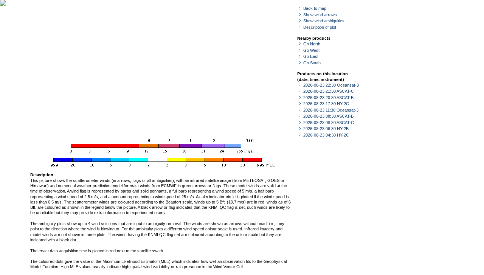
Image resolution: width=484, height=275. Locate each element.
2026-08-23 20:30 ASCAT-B (328, 97)
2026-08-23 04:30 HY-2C (326, 135)
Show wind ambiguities (323, 21)
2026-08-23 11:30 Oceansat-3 (330, 110)
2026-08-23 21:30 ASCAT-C (328, 91)
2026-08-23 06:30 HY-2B (326, 128)
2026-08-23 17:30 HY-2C (326, 103)
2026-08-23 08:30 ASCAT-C (328, 122)
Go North (311, 44)
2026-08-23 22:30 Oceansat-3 (331, 85)
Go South (312, 63)
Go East (310, 56)
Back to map (314, 8)
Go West (311, 50)
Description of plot (319, 27)
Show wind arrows (320, 14)
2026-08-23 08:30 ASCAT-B (328, 116)
